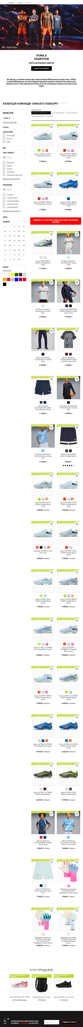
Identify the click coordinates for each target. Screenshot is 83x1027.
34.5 (10, 236)
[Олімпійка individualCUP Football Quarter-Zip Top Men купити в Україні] (68, 387)
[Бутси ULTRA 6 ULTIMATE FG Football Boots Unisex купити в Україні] (43, 629)
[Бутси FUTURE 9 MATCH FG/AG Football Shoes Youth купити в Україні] (43, 677)
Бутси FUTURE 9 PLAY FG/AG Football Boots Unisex (68, 552)
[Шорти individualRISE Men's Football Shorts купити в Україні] (68, 436)
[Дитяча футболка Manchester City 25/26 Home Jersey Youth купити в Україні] (68, 822)
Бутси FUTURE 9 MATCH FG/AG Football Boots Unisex (68, 155)
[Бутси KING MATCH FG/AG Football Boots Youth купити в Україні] (43, 242)
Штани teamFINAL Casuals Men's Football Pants (43, 359)
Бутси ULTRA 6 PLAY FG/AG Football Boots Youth (43, 504)
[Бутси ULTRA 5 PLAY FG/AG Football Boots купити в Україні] (68, 774)
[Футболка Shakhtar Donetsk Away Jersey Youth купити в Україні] (68, 242)
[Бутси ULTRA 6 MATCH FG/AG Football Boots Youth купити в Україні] (68, 183)
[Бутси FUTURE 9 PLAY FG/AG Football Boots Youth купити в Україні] (68, 484)
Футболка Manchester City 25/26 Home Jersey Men (43, 456)
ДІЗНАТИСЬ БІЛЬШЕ (41, 68)
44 (10, 250)
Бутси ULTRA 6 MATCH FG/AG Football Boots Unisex (68, 601)
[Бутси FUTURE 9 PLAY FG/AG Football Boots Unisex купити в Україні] (68, 532)
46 (23, 250)
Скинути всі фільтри (10, 122)
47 (5, 255)
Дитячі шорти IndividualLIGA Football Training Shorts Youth (43, 407)
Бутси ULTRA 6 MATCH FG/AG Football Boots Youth (68, 204)
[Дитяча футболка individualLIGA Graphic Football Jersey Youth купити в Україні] (68, 339)
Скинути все (7, 270)
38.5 (19, 240)
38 (14, 240)
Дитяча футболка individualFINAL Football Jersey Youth (43, 842)
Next (78, 983)
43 (5, 250)
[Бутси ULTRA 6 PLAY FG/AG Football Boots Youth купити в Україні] (43, 484)
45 (19, 250)
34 (5, 236)
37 (5, 240)
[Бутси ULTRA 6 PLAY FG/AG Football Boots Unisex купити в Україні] (43, 580)
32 (14, 231)
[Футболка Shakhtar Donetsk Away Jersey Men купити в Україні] (43, 291)
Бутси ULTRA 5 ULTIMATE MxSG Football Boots (43, 793)
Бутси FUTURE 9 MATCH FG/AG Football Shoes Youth (43, 697)
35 (14, 236)
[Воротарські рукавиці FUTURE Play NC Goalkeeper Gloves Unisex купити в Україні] (68, 870)
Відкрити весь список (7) (11, 179)
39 (23, 240)
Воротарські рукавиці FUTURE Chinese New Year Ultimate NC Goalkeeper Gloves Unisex (43, 940)
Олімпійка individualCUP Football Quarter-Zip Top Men (68, 407)
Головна (11, 3)
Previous (5, 983)
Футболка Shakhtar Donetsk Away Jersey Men (43, 311)
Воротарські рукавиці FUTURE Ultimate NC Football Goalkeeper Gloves (68, 940)
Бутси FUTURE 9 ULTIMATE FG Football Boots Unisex (68, 649)
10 (14, 255)
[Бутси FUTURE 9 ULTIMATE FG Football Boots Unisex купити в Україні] (68, 629)
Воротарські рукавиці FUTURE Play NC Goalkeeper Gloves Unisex (68, 891)
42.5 (24, 245)
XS (19, 255)
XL (14, 259)
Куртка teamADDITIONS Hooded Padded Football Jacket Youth (68, 311)
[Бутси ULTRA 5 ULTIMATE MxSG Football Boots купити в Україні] (43, 774)
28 (19, 226)
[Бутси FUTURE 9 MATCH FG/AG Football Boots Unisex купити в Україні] (68, 135)
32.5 (19, 231)
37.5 (10, 240)
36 (23, 236)
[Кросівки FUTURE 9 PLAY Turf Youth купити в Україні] (43, 532)
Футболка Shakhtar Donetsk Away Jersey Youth (68, 262)
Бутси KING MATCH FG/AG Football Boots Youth (43, 262)
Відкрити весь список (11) (11, 211)
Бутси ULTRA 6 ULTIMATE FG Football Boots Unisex (43, 648)
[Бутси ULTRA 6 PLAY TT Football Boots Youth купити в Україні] (43, 135)
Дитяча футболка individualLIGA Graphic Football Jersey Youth (68, 359)
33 (23, 231)
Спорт (20, 3)
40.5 (10, 245)
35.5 (19, 236)
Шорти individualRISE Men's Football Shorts (68, 455)
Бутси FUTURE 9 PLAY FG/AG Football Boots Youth (68, 504)
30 (5, 231)
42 (19, 245)
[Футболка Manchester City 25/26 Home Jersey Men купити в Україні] (43, 436)
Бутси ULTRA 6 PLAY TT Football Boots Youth (43, 154)
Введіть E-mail (49, 1022)
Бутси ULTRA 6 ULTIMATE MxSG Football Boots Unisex (68, 697)
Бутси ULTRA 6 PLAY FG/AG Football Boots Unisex (43, 601)
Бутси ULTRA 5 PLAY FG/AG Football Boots (68, 793)
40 (5, 245)
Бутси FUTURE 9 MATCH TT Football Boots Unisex (43, 203)
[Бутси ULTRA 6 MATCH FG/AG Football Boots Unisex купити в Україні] (68, 580)
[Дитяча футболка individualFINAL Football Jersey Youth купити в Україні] (43, 822)
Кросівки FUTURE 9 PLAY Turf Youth (43, 552)
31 (10, 231)
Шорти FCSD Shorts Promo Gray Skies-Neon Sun (43, 891)
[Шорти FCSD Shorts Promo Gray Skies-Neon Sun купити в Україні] (43, 870)
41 (14, 245)
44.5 (14, 250)
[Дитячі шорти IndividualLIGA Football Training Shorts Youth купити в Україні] (43, 387)
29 (23, 226)
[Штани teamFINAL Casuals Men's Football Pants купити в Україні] (43, 339)
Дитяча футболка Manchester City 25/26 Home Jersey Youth (68, 842)
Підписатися (69, 1022)
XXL (19, 259)
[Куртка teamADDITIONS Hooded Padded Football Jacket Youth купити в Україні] (68, 291)
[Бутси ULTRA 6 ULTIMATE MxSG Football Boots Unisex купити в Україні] (68, 677)
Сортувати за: (36, 110)
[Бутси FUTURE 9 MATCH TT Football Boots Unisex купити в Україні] (43, 183)
